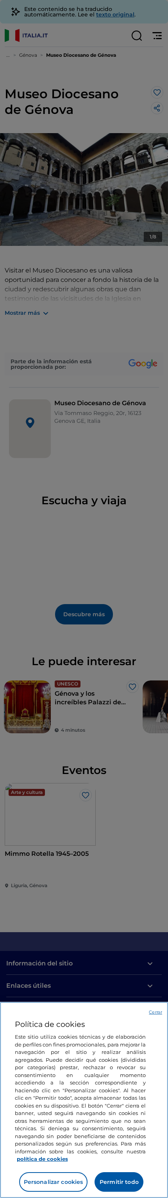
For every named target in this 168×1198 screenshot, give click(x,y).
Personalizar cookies (53, 1181)
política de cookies (42, 1159)
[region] (84, 1100)
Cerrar (155, 1012)
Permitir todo (119, 1181)
